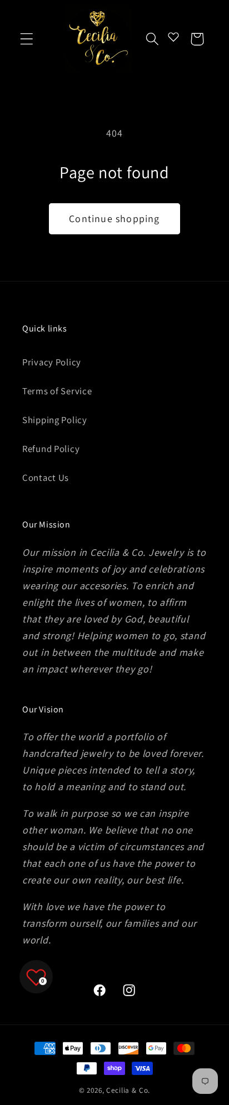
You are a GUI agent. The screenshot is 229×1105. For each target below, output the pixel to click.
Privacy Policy (51, 362)
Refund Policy (50, 449)
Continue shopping (114, 218)
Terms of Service (57, 391)
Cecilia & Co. (128, 1090)
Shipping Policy (54, 420)
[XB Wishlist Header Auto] (173, 36)
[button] (27, 39)
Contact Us (45, 477)
